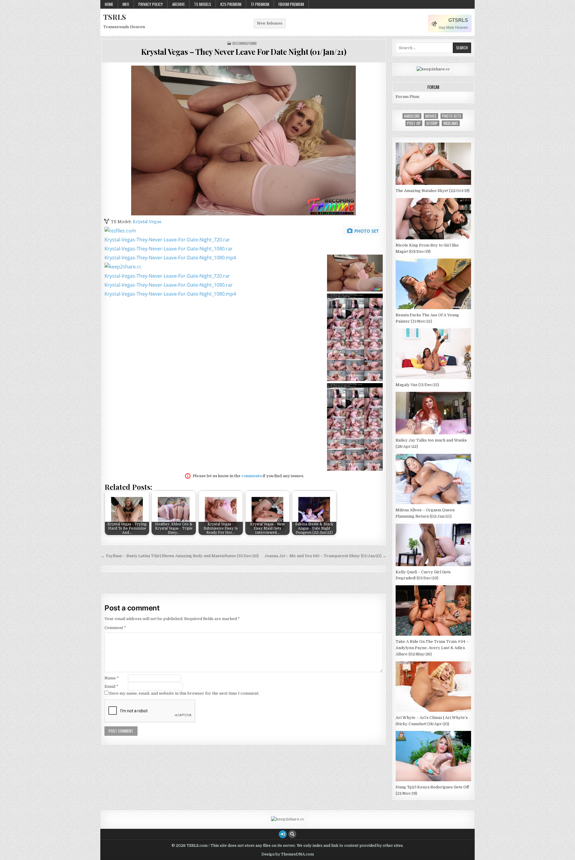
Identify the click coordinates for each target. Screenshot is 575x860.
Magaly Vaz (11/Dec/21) (417, 385)
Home (109, 4)
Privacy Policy (150, 4)
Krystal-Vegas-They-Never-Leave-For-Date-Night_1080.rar (169, 248)
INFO (125, 4)
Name (112, 678)
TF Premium (260, 4)
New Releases (269, 23)
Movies (431, 116)
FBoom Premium (291, 4)
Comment (115, 627)
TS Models (202, 4)
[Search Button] (292, 834)
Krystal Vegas (147, 221)
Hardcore (412, 116)
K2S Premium (230, 4)
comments (251, 476)
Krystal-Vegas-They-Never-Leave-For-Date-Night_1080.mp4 (170, 257)
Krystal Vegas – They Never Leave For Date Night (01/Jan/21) (243, 51)
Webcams (450, 123)
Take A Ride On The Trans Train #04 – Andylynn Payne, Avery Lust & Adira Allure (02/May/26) (432, 647)
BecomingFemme (244, 43)
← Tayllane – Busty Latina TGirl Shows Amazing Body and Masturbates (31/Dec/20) (180, 556)
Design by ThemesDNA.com (287, 854)
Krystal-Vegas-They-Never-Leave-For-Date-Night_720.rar (167, 239)
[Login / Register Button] (283, 834)
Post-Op (414, 123)
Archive (178, 4)
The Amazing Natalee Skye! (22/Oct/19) (433, 190)
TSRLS (114, 17)
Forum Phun (407, 96)
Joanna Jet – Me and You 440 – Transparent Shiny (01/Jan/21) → (325, 556)
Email (111, 686)
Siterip (432, 123)
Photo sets (451, 116)
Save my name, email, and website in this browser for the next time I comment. (184, 693)
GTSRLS (458, 20)
